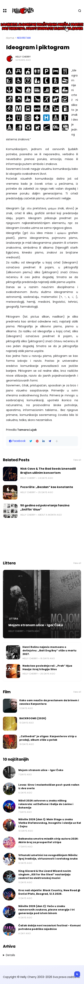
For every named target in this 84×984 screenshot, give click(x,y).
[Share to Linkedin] (43, 441)
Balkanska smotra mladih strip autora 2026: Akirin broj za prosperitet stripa (48, 840)
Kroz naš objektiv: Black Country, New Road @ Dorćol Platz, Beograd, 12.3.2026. (49, 892)
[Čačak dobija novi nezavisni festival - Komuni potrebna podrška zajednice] (9, 929)
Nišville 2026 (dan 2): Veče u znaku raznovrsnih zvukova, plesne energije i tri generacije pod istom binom (46, 909)
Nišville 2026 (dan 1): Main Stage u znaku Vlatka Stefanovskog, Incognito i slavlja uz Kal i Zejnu (49, 823)
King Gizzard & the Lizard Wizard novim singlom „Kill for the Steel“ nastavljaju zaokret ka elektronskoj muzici (44, 874)
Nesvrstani (24, 37)
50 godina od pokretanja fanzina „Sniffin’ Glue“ (44, 507)
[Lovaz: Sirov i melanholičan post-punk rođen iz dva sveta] (9, 789)
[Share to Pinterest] (37, 441)
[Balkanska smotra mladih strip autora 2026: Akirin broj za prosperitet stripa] (9, 842)
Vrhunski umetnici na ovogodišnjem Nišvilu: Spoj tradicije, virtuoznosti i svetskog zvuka (48, 856)
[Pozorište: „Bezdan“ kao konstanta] (10, 492)
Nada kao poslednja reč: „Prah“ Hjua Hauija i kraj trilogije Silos (47, 667)
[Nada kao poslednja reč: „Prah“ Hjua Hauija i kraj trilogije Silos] (13, 671)
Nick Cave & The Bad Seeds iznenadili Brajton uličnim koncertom (48, 471)
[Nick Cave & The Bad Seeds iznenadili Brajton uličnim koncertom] (10, 474)
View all (77, 459)
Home (10, 38)
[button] (57, 441)
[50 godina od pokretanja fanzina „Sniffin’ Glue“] (10, 510)
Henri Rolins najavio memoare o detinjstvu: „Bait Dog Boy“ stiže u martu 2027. (49, 650)
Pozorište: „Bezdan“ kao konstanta (46, 487)
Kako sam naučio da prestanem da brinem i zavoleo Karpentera (49, 702)
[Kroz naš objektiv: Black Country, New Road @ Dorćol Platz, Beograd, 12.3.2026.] (9, 894)
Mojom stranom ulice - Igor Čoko (35, 625)
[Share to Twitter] (30, 441)
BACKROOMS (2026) (32, 718)
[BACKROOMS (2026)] (10, 724)
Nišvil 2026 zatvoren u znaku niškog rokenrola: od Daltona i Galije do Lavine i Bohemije (45, 804)
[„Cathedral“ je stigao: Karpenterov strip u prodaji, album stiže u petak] (10, 742)
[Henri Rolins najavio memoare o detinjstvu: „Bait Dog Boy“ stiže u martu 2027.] (13, 652)
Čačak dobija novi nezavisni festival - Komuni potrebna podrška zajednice (49, 927)
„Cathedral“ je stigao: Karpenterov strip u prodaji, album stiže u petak (48, 738)
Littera (13, 618)
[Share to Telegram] (50, 441)
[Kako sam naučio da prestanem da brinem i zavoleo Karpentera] (10, 706)
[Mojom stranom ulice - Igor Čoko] (42, 604)
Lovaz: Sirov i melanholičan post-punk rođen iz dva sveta (48, 786)
